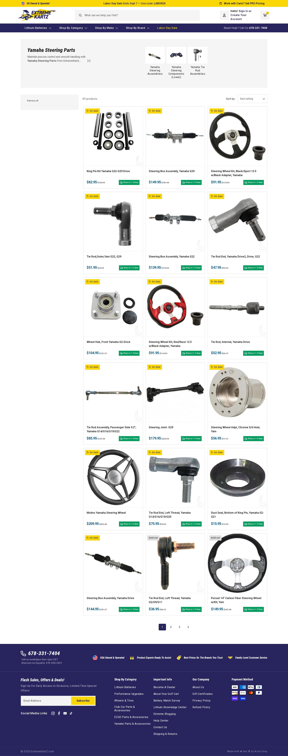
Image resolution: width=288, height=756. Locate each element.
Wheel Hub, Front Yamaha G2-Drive (108, 342)
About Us (198, 687)
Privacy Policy (201, 700)
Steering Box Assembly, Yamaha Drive (110, 598)
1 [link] (162, 627)
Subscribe (83, 700)
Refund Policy (201, 707)
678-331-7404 (44, 653)
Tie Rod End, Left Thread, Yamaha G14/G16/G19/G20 (170, 514)
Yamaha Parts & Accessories (132, 723)
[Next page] (188, 627)
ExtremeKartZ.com (42, 751)
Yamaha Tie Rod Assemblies (197, 70)
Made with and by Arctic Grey (247, 751)
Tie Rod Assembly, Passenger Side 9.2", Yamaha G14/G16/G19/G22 (111, 429)
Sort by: (230, 98)
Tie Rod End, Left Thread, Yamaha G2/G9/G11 (170, 600)
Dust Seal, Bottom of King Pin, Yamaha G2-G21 (237, 514)
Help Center (161, 720)
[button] (265, 15)
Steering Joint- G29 (161, 427)
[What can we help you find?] (80, 15)
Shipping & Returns (166, 733)
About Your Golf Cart (166, 693)
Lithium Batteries (125, 687)
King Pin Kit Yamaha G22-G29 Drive (108, 171)
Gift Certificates (202, 693)
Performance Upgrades (129, 693)
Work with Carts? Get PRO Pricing (244, 3)
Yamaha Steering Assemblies (155, 70)
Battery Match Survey (167, 700)
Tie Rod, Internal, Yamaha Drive (230, 342)
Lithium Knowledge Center (170, 707)
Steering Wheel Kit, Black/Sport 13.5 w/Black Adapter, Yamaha (233, 173)
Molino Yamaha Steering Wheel (106, 512)
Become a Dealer (164, 687)
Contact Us (160, 727)
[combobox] (137, 15)
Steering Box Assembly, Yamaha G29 (171, 171)
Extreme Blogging (165, 713)
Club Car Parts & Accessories (124, 708)
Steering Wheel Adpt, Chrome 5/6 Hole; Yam (235, 429)
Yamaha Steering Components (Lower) (176, 72)
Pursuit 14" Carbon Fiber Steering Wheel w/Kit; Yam (236, 600)
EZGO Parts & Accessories (131, 717)
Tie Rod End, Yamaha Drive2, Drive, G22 (235, 256)
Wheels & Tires (124, 700)
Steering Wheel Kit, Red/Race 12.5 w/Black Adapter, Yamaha (170, 344)
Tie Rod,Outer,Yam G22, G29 (104, 256)
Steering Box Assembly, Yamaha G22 (171, 256)
